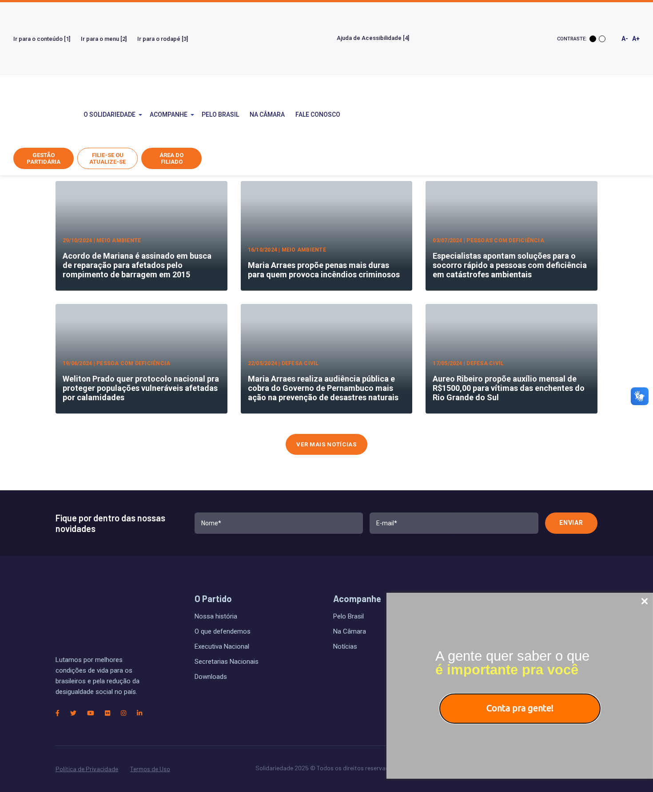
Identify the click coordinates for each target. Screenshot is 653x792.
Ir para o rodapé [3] (162, 38)
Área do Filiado (171, 158)
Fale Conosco (317, 114)
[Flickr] (107, 713)
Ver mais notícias (326, 444)
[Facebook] (58, 713)
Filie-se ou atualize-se (107, 158)
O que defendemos (223, 631)
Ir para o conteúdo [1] (41, 38)
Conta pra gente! (519, 708)
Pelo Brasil (220, 114)
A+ (636, 38)
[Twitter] (73, 713)
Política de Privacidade (87, 768)
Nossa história (216, 616)
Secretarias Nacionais (227, 662)
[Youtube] (90, 713)
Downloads (211, 677)
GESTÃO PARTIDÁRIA (43, 158)
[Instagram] (123, 713)
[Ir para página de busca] (415, 114)
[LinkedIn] (139, 713)
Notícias (345, 646)
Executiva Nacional (222, 646)
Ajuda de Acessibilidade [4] (373, 38)
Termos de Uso (150, 768)
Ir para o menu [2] (104, 38)
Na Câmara (267, 114)
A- (624, 38)
